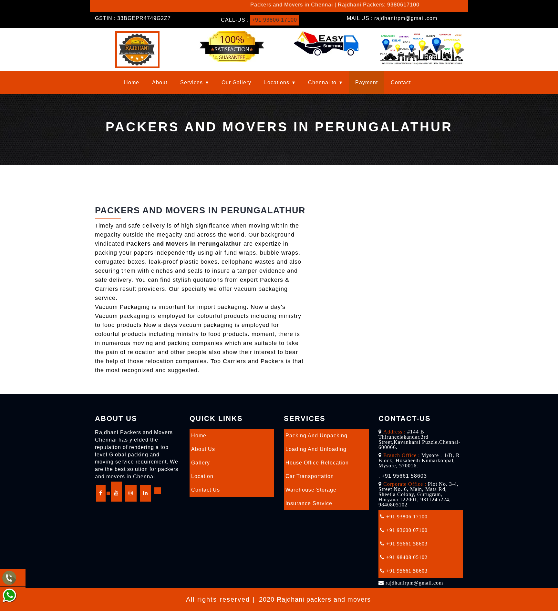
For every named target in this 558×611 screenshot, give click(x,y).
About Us (203, 449)
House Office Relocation (317, 462)
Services (191, 82)
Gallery (200, 462)
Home (131, 82)
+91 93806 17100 (274, 20)
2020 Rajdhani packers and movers (315, 599)
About (159, 82)
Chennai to (322, 82)
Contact (401, 82)
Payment (366, 82)
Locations (276, 82)
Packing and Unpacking (316, 435)
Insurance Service (308, 503)
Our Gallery (236, 82)
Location (202, 476)
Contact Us (205, 490)
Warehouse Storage (310, 490)
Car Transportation (309, 476)
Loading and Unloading (315, 449)
